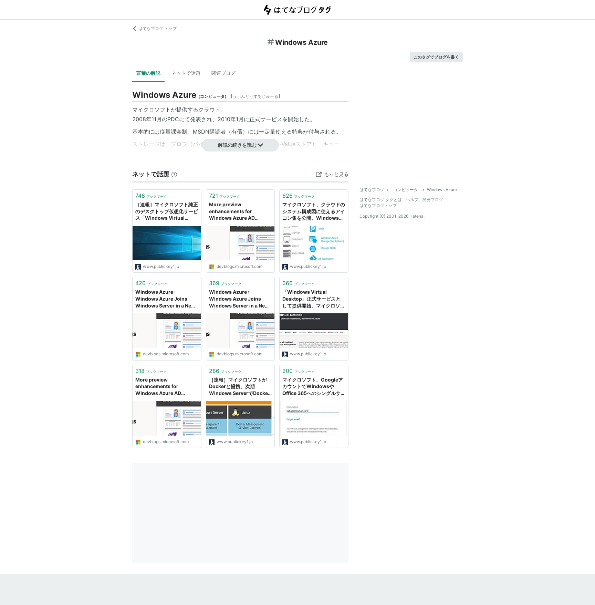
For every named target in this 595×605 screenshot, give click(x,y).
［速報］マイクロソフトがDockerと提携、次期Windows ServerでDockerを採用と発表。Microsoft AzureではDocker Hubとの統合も (239, 387)
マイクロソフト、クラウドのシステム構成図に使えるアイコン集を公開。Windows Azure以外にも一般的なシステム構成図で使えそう (313, 211)
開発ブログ (432, 199)
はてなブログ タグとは (380, 199)
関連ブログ (223, 73)
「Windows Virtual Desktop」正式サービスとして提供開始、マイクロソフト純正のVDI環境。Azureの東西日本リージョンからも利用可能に (313, 299)
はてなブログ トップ (157, 28)
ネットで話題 (185, 73)
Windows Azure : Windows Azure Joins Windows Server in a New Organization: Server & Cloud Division (165, 299)
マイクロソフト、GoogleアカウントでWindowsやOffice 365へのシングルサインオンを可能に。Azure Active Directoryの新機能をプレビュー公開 (313, 387)
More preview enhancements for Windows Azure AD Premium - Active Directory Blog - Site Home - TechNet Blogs (240, 211)
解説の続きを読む (237, 145)
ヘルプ (412, 199)
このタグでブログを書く (436, 57)
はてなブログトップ (378, 205)
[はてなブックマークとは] (174, 174)
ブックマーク (151, 195)
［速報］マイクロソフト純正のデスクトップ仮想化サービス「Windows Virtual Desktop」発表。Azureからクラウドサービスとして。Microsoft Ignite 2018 (166, 211)
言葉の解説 (148, 73)
